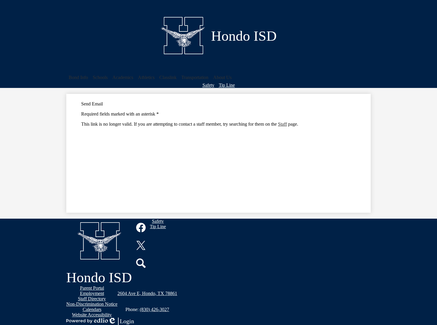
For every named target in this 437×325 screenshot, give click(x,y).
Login (121, 321)
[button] (78, 77)
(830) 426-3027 (154, 309)
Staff (282, 124)
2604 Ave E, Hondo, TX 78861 (147, 293)
